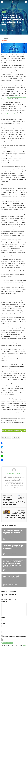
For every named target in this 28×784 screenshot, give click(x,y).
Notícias (4, 12)
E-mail (3, 623)
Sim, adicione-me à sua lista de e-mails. (14, 640)
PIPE (9, 99)
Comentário (5, 601)
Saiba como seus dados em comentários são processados (13, 646)
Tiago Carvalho (11, 114)
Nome (3, 617)
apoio (16, 95)
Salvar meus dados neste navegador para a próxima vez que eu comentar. (13, 637)
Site (2, 629)
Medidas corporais (6, 437)
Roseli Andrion (16, 437)
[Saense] (14, 2)
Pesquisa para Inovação (10, 30)
